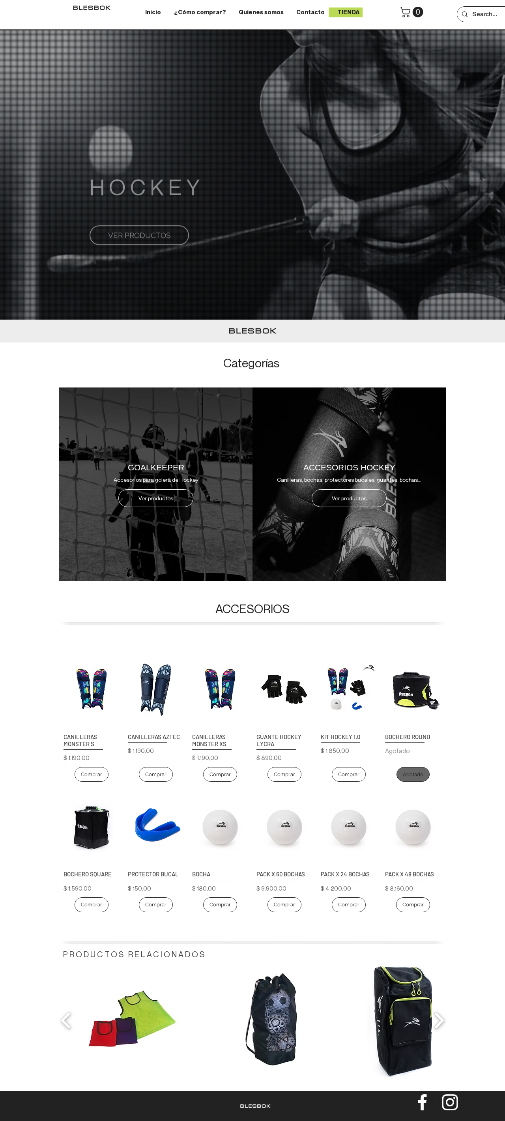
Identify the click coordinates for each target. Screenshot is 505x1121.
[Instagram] (450, 1102)
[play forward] (439, 1020)
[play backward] (66, 1020)
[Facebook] (422, 1102)
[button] (413, 12)
